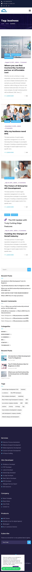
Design (7, 54)
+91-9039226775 (7, 1)
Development (16, 54)
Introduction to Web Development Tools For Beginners (13, 282)
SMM (26, 403)
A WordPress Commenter (8, 311)
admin (17, 62)
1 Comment (23, 62)
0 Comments (22, 182)
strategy (17, 406)
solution (4, 406)
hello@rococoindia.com (9, 3)
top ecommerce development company (12, 410)
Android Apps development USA (10, 389)
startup (11, 406)
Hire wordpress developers (9, 396)
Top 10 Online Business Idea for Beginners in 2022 (15, 285)
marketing (20, 396)
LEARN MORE (10, 96)
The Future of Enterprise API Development (15, 187)
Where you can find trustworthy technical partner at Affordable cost (14, 69)
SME (21, 403)
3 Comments (9, 128)
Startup (14, 214)
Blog (7, 23)
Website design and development (10, 417)
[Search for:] (16, 269)
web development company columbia (11, 413)
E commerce (9, 57)
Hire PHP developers (16, 393)
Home (2, 23)
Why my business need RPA (15, 132)
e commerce (5, 393)
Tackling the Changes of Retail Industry (15, 235)
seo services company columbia (10, 403)
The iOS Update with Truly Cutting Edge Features (15, 223)
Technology (5, 345)
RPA (2, 340)
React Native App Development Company (12, 399)
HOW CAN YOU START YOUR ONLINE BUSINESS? (14, 293)
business (23, 389)
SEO (27, 399)
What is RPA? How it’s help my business (12, 295)
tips (23, 406)
